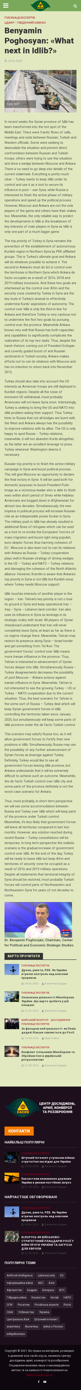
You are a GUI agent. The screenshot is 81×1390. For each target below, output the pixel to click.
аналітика (13, 1326)
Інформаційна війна (20, 1282)
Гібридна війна (16, 1297)
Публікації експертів (19, 17)
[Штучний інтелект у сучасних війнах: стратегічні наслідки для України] (11, 1157)
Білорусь (48, 1290)
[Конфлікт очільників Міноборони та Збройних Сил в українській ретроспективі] (11, 1051)
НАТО (67, 1297)
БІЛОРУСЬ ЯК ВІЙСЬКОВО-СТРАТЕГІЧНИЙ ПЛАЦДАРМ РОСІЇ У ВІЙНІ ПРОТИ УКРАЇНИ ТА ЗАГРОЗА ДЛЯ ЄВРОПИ (47, 1242)
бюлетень (31, 1326)
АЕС (40, 1282)
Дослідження (60, 1020)
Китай (54, 1297)
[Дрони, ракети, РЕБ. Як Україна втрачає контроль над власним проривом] (11, 969)
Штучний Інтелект (46, 1319)
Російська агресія (46, 1304)
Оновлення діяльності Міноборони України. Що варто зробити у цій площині (47, 1001)
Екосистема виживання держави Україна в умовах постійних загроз (46, 1180)
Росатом (23, 1304)
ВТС (62, 1290)
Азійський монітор (34, 1020)
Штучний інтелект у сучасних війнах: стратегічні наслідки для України (48, 1159)
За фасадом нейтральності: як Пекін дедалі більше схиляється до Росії (48, 1030)
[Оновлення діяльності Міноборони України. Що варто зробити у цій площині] (11, 996)
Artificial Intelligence (20, 1275)
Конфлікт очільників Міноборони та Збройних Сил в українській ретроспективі (48, 1055)
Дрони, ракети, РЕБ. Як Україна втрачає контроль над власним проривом (44, 973)
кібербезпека (16, 1334)
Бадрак (32, 1290)
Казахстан (38, 1297)
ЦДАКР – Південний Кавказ (25, 22)
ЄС (62, 1275)
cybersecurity (46, 1275)
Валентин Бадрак (56, 983)
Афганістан (14, 1290)
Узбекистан (26, 1312)
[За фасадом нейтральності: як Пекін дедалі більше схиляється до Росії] (11, 1023)
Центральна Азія (18, 1319)
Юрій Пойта (52, 1038)
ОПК (10, 1304)
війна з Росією (53, 1326)
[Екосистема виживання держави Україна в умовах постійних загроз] (11, 1178)
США (10, 1312)
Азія (51, 1282)
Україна (44, 1312)
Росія (67, 1304)
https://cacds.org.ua (39, 1375)
